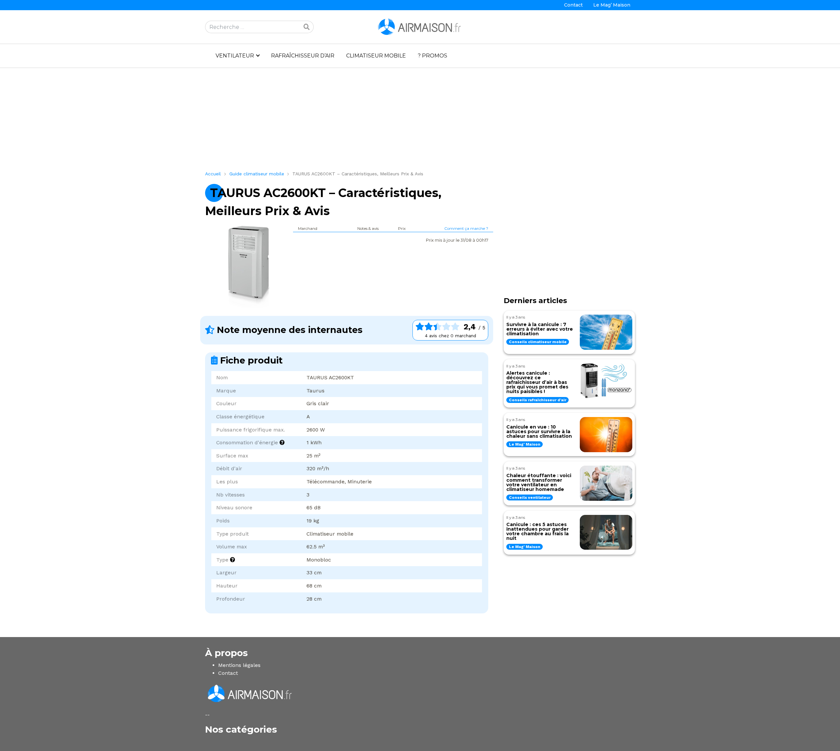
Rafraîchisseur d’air (302, 56)
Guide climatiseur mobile (256, 173)
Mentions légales (239, 665)
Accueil (213, 173)
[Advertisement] (402, 122)
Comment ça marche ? (466, 228)
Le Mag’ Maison (611, 5)
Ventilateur (235, 56)
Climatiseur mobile (376, 56)
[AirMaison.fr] (420, 26)
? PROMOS (432, 56)
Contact (573, 5)
